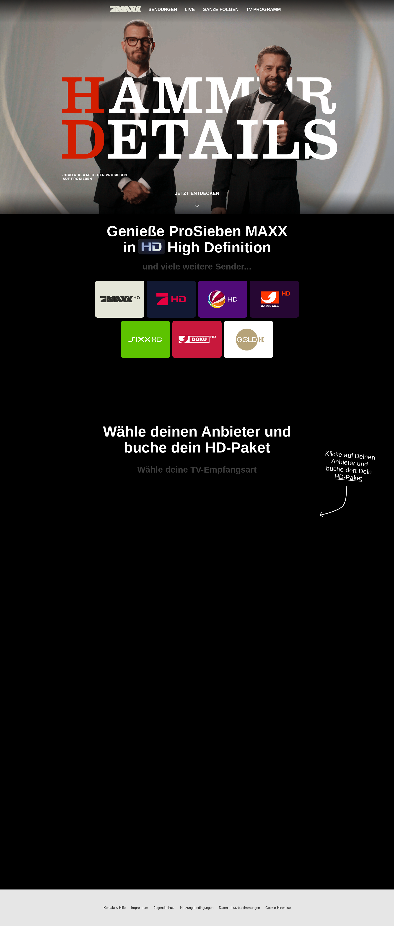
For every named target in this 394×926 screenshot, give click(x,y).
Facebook (180, 765)
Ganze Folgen (220, 9)
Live (190, 9)
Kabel (177, 492)
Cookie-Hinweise (278, 908)
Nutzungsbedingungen (196, 908)
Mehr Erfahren (281, 518)
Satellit (151, 492)
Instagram (213, 765)
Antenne (202, 492)
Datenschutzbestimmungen (239, 908)
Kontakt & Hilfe (115, 908)
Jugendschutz (164, 908)
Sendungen (162, 9)
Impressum (139, 908)
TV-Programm (263, 9)
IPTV (224, 492)
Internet (247, 492)
